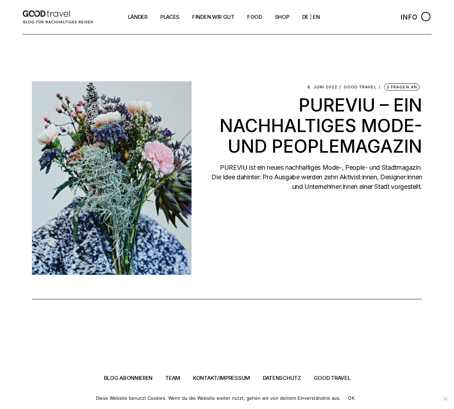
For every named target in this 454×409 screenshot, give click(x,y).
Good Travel (360, 87)
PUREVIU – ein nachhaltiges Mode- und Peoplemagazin (321, 125)
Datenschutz (282, 378)
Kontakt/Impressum (221, 378)
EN (316, 16)
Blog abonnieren (128, 378)
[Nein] (445, 398)
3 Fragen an (402, 86)
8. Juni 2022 (322, 87)
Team (172, 378)
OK (351, 398)
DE (305, 16)
